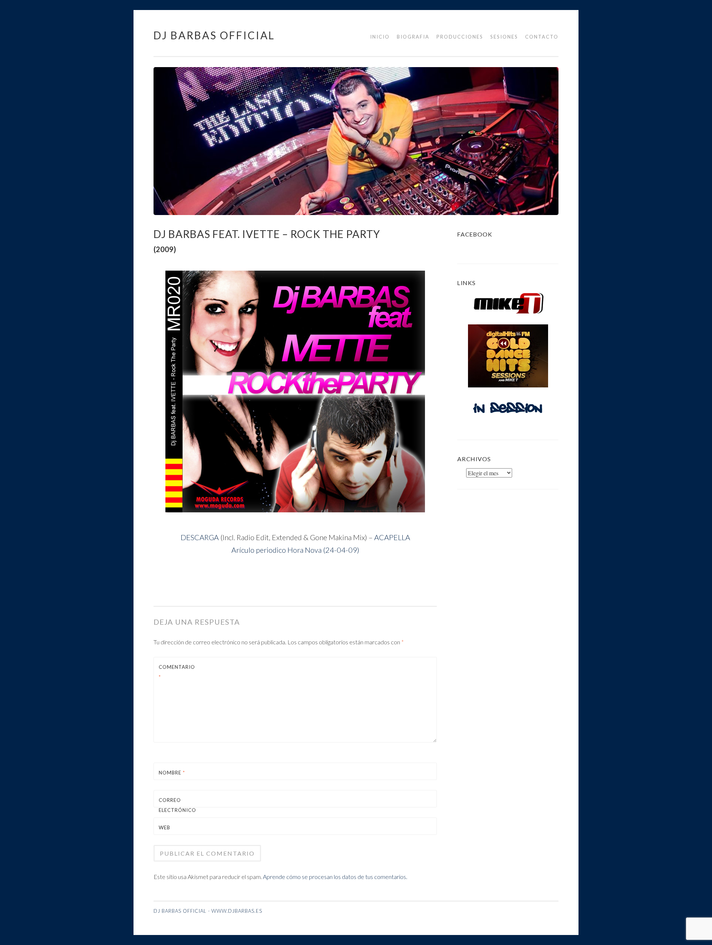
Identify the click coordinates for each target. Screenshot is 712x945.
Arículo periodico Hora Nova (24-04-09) (295, 549)
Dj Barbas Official (214, 35)
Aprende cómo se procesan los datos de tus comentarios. (335, 876)
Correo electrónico (176, 810)
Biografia (413, 37)
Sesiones (504, 37)
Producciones (459, 37)
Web (164, 827)
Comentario (176, 672)
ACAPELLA (392, 537)
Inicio (380, 37)
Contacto (541, 37)
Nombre (172, 773)
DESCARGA (200, 537)
